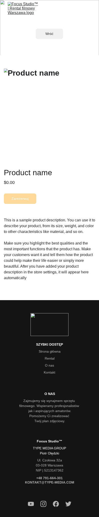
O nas (49, 365)
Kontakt (49, 372)
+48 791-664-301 (49, 478)
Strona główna (50, 351)
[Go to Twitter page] (68, 504)
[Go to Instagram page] (45, 504)
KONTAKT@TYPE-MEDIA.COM (49, 482)
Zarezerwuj (20, 198)
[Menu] (88, 13)
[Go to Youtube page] (33, 504)
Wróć (49, 34)
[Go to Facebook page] (58, 504)
